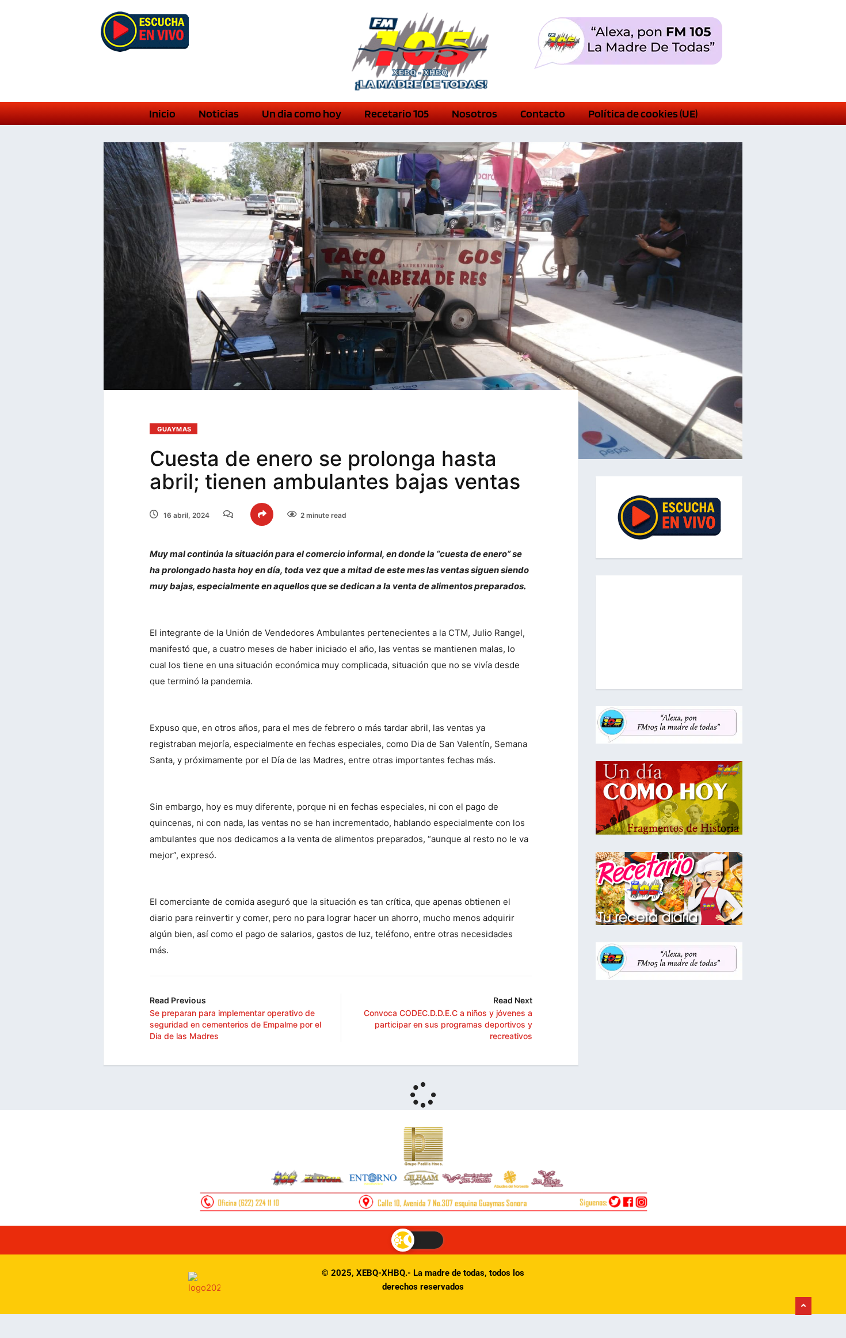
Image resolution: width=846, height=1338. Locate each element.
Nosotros (474, 113)
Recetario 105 (396, 113)
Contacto (542, 113)
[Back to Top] (803, 1306)
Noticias (219, 113)
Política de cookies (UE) (643, 113)
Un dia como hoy (301, 113)
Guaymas (174, 429)
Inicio (162, 113)
